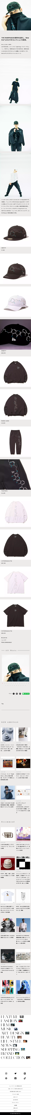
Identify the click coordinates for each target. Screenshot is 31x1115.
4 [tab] (9, 683)
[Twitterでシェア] (17, 693)
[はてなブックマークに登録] (20, 693)
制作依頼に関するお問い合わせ (15, 1091)
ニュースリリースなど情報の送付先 (15, 1085)
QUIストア (15, 1110)
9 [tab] (20, 683)
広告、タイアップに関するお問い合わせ (15, 1088)
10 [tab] (22, 683)
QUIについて (15, 1097)
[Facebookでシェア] (14, 693)
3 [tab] (7, 683)
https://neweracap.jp (6, 642)
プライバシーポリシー (15, 1102)
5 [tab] (11, 683)
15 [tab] (8, 685)
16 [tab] (10, 685)
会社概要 (15, 1105)
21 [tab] (21, 685)
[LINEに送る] (26, 693)
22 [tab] (23, 685)
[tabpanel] (15, 668)
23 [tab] (25, 685)
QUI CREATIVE (15, 1099)
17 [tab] (12, 685)
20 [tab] (18, 685)
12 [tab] (26, 683)
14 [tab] (5, 685)
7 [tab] (15, 683)
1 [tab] (2, 683)
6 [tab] (13, 683)
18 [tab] (14, 685)
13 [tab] (28, 683)
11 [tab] (24, 683)
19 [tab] (16, 685)
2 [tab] (4, 683)
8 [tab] (17, 683)
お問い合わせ (15, 1108)
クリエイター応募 (15, 1094)
